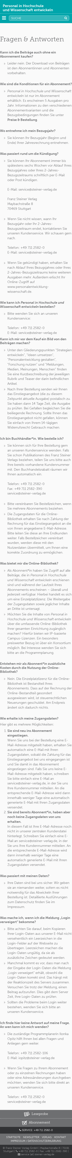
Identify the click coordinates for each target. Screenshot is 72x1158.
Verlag (47, 1137)
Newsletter (31, 1137)
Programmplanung (39, 653)
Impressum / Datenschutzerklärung (36, 1141)
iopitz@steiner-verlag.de (36, 1058)
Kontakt (60, 1137)
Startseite (13, 1137)
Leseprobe (39, 1114)
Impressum (15, 907)
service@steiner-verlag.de (26, 1102)
